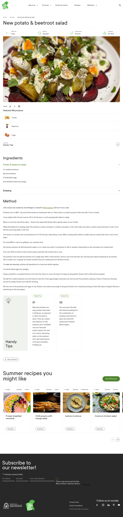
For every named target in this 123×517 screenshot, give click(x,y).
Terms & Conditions (76, 506)
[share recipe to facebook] (12, 106)
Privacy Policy (74, 502)
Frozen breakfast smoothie (14, 417)
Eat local (45, 5)
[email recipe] (20, 106)
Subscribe (86, 485)
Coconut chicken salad (106, 416)
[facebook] (98, 505)
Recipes (77, 5)
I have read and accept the (68, 482)
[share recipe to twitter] (16, 106)
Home (5, 17)
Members (90, 5)
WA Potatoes (48, 208)
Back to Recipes (12, 359)
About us (32, 5)
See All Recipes (111, 379)
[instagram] (103, 505)
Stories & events (61, 5)
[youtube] (119, 505)
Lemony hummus (73, 416)
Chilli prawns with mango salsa (43, 417)
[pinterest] (114, 505)
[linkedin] (109, 505)
